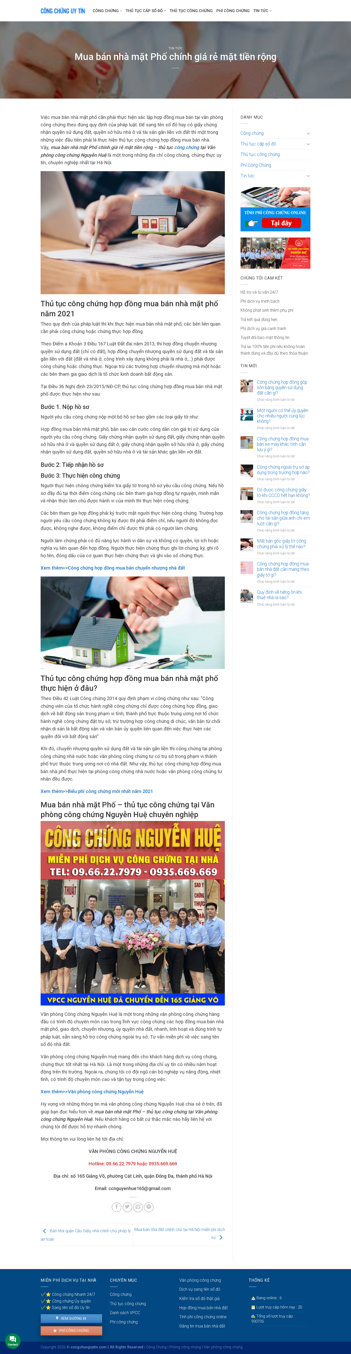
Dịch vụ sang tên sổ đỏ (199, 1289)
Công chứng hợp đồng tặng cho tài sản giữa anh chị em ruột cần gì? (283, 518)
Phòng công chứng (185, 1347)
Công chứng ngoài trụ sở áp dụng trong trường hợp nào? (283, 470)
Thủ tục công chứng (191, 10)
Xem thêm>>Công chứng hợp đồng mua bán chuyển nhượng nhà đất (113, 568)
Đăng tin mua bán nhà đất (202, 1326)
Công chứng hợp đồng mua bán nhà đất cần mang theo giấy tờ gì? (283, 569)
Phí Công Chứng (233, 10)
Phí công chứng (73, 1331)
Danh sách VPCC (125, 1312)
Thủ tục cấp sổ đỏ (144, 10)
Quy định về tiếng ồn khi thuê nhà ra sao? (279, 595)
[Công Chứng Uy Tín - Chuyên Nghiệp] (63, 10)
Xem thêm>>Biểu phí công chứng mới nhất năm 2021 (97, 791)
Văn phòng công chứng (200, 1280)
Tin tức (260, 10)
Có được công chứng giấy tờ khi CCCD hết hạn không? (283, 492)
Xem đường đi (73, 1318)
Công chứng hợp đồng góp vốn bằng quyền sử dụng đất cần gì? (282, 388)
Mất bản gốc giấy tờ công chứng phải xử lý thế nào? (281, 543)
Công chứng (106, 10)
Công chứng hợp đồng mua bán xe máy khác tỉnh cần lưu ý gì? (283, 444)
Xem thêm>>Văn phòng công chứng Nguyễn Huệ (92, 1091)
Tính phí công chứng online (203, 1316)
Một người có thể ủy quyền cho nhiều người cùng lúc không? (282, 416)
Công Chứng (156, 1347)
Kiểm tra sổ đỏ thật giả (199, 1298)
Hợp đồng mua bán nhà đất (203, 1307)
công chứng (186, 147)
